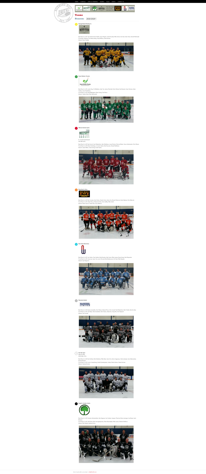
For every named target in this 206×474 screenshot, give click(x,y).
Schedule (83, 1)
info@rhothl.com (92, 472)
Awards (102, 1)
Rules (108, 1)
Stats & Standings (93, 1)
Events (113, 1)
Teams (76, 1)
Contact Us (121, 1)
